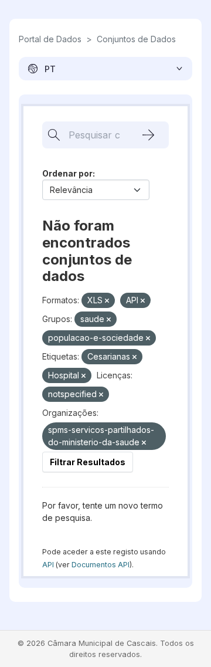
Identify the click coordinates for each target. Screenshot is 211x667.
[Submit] (148, 134)
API (48, 564)
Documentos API (101, 564)
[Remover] (107, 301)
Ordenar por (67, 173)
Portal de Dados (50, 39)
